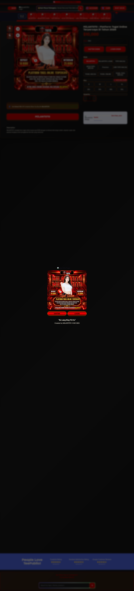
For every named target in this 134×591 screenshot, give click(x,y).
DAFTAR (57, 314)
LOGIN (77, 314)
